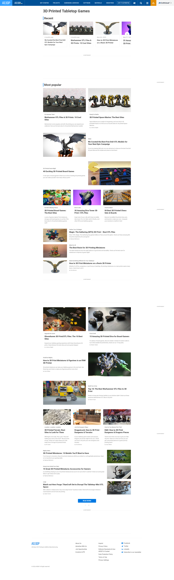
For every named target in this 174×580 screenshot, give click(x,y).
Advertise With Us (81, 546)
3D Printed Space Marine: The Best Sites (107, 117)
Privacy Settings (104, 560)
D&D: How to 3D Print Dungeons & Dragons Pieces (117, 431)
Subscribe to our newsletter (132, 552)
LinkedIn (126, 549)
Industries (110, 3)
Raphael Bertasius (75, 239)
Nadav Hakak (94, 344)
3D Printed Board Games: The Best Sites (55, 211)
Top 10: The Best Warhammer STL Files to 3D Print (107, 390)
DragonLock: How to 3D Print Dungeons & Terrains (86, 431)
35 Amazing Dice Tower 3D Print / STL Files (85, 211)
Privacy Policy (103, 546)
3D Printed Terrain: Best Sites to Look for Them (54, 431)
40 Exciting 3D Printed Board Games (58, 171)
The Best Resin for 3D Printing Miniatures (87, 248)
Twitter (126, 546)
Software (86, 3)
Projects (56, 3)
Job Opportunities (81, 549)
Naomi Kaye (93, 399)
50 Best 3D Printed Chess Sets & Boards (116, 211)
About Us (78, 543)
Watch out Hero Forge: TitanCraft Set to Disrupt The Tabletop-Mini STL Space (73, 485)
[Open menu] (147, 3)
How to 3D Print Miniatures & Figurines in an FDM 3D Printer (64, 361)
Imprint (101, 543)
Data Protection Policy (106, 554)
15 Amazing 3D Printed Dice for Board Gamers (109, 336)
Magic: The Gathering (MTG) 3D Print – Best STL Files (92, 232)
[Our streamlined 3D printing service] (165, 3)
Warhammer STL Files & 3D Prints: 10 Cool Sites (62, 118)
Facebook (127, 543)
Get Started (44, 3)
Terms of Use (103, 557)
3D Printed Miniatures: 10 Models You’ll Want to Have (66, 453)
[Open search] (141, 3)
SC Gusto (48, 444)
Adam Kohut (47, 493)
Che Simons (74, 270)
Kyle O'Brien (47, 371)
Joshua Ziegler (94, 127)
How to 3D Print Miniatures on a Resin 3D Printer (90, 263)
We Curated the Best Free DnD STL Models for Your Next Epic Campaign (107, 143)
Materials (98, 3)
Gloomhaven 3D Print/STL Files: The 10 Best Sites (63, 337)
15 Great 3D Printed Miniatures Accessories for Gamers (67, 469)
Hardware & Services (71, 3)
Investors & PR (80, 552)
